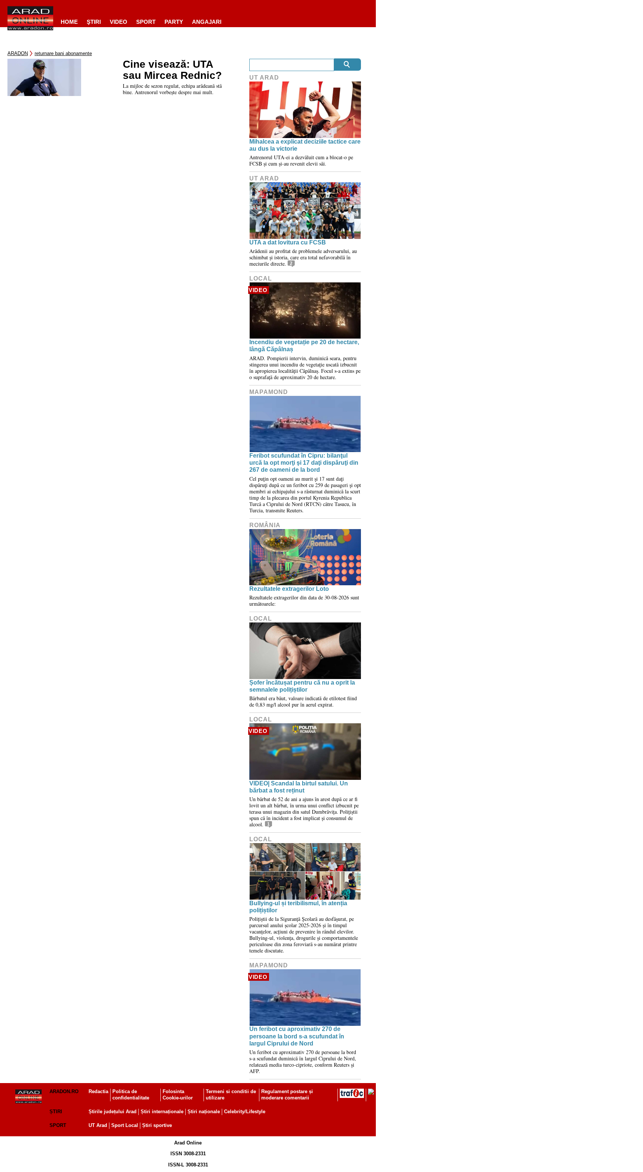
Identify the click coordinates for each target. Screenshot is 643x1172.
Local (260, 278)
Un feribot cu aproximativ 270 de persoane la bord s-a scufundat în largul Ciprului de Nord (296, 1036)
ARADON (17, 53)
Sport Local (124, 1125)
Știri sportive (157, 1125)
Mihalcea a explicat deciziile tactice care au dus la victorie (305, 145)
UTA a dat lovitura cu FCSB (287, 242)
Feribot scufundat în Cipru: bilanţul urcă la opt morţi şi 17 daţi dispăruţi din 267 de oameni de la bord (303, 462)
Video (118, 22)
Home (69, 22)
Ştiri (94, 22)
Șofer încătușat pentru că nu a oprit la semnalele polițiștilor (302, 686)
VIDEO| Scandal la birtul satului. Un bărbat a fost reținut (298, 787)
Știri (55, 1111)
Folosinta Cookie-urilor (178, 1095)
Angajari (206, 22)
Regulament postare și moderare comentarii (287, 1095)
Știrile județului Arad (113, 1111)
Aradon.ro (64, 1091)
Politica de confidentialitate (130, 1095)
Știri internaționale (162, 1111)
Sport (146, 22)
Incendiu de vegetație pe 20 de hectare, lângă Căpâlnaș (304, 345)
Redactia (98, 1091)
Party (173, 22)
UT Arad (264, 77)
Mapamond (268, 392)
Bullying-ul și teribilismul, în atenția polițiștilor (298, 906)
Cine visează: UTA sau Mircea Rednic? (172, 70)
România (265, 525)
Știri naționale (204, 1111)
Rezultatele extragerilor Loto (289, 589)
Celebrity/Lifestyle (244, 1111)
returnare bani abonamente (63, 53)
